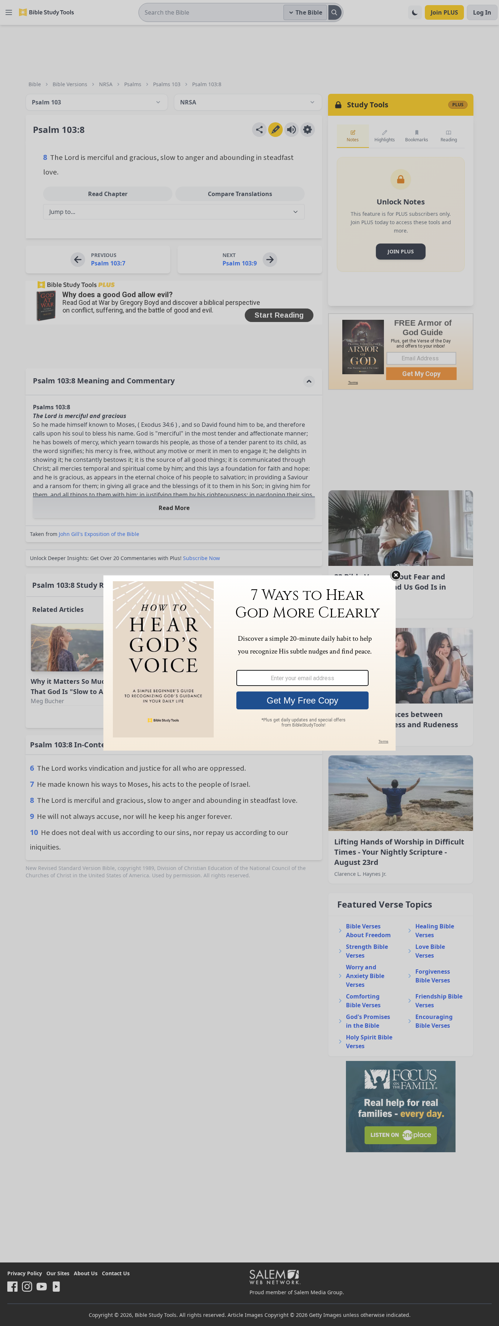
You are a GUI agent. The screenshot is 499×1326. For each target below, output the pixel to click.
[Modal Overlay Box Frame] (249, 663)
